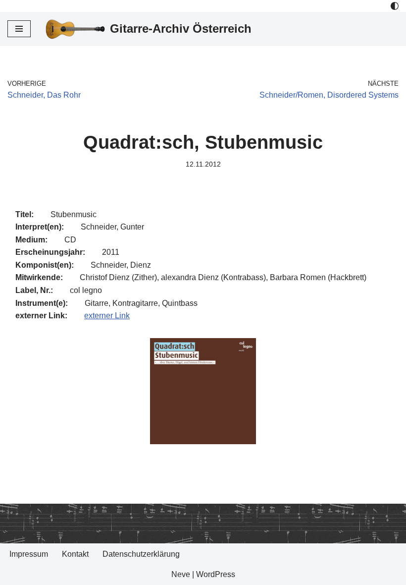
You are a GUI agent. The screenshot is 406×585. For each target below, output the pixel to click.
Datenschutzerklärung (141, 554)
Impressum (28, 554)
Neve (180, 574)
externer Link (107, 315)
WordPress (215, 574)
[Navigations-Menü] (19, 28)
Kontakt (75, 554)
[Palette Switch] (395, 6)
